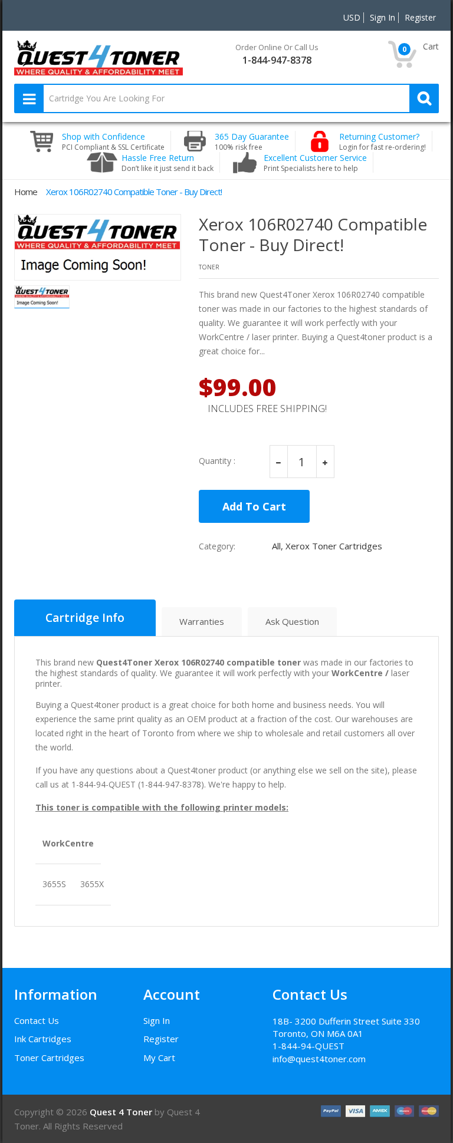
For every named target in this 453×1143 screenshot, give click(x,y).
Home (25, 191)
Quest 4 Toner (122, 1112)
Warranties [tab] (201, 621)
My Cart (159, 1057)
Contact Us (36, 1020)
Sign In (156, 1020)
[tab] (85, 618)
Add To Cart (254, 506)
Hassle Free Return (168, 162)
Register (161, 1039)
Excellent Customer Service (315, 162)
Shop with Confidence (113, 141)
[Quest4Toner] (98, 56)
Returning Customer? (382, 141)
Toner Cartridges (49, 1057)
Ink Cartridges (42, 1039)
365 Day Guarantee (252, 141)
